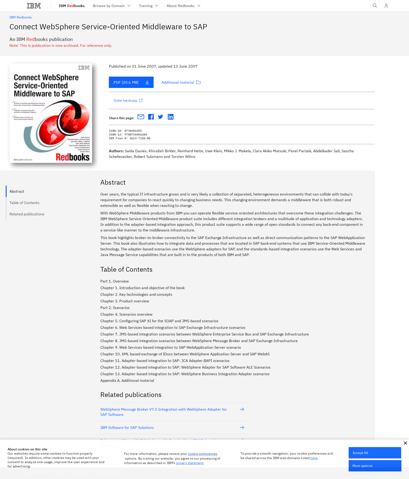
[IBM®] (34, 5)
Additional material (177, 82)
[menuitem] (112, 5)
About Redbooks (181, 5)
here (313, 458)
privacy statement (190, 463)
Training (145, 5)
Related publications (26, 214)
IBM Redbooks (20, 17)
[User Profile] (386, 5)
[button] (405, 443)
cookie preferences (203, 454)
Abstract (16, 191)
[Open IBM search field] (375, 5)
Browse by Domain (109, 5)
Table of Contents (24, 202)
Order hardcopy (125, 100)
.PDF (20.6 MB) (125, 82)
